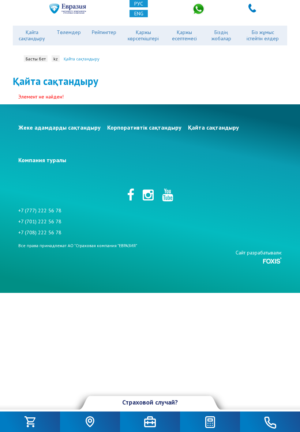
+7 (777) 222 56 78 (39, 210)
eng (138, 13)
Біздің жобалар (221, 35)
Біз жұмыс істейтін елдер (263, 35)
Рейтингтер (104, 32)
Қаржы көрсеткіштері (143, 35)
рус (138, 3)
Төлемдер (69, 32)
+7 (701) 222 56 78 (39, 221)
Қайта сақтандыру (32, 35)
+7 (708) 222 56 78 (39, 232)
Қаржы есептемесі (184, 35)
